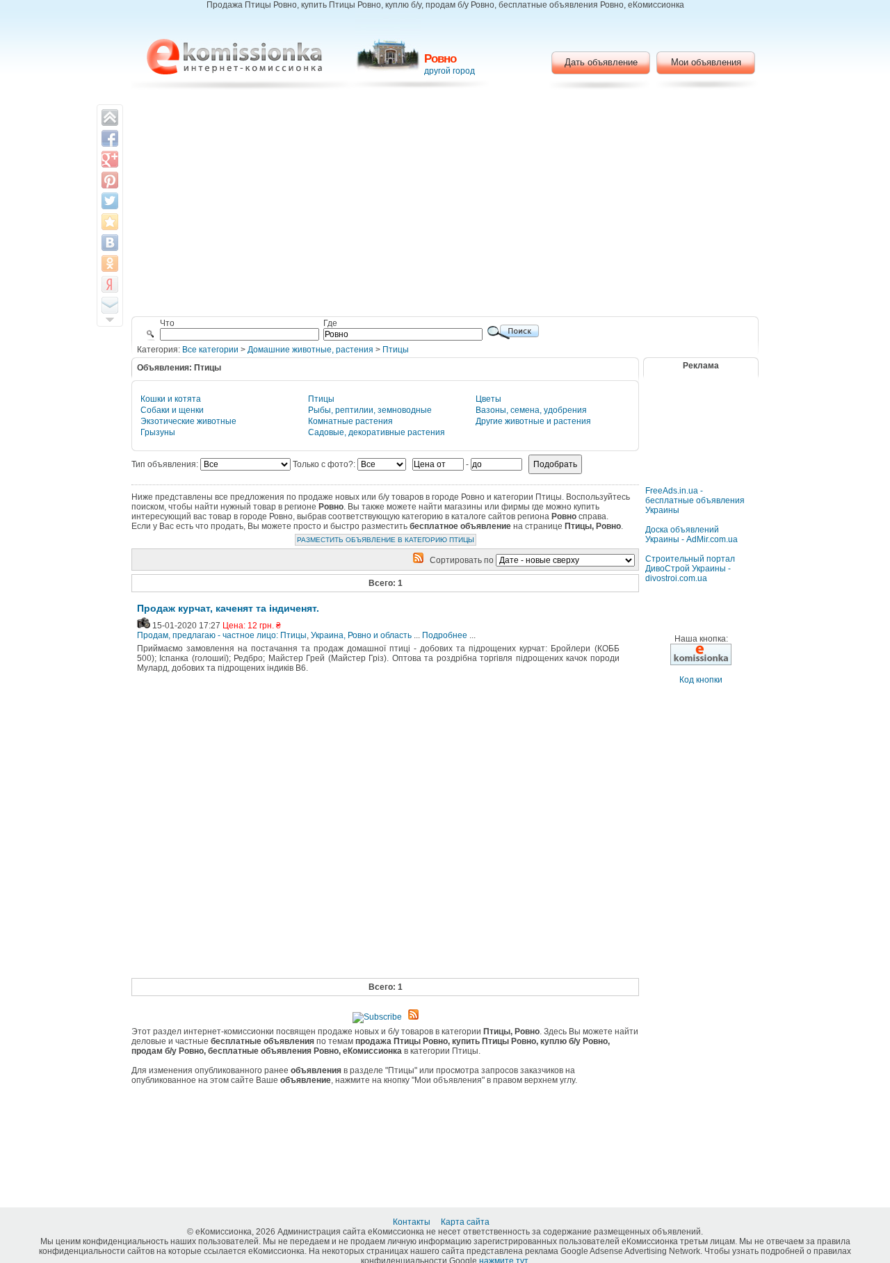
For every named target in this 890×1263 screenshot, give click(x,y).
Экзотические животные (188, 421)
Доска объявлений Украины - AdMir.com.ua (691, 534)
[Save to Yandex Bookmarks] (110, 284)
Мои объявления (706, 62)
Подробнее (444, 635)
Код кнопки (700, 680)
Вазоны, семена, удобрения (531, 410)
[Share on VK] (110, 242)
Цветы (488, 399)
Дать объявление (601, 62)
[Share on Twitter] (110, 201)
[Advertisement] (445, 205)
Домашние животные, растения (310, 350)
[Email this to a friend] (110, 305)
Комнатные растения (350, 421)
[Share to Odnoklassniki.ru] (110, 263)
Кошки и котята (170, 399)
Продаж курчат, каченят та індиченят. (228, 608)
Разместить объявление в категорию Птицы (385, 540)
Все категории (210, 350)
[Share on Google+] (110, 159)
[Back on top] (110, 117)
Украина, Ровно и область (361, 635)
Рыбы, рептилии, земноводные (370, 410)
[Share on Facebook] (110, 138)
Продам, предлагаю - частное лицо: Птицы (222, 635)
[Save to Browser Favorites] (110, 221)
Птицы (395, 350)
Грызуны (157, 432)
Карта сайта (466, 1222)
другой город (449, 71)
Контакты (412, 1222)
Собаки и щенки (172, 410)
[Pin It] (110, 180)
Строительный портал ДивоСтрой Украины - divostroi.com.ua (690, 568)
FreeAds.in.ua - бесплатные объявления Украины (695, 500)
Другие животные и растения (533, 421)
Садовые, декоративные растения (376, 432)
